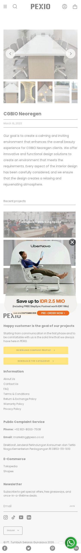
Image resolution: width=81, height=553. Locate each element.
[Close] (72, 242)
